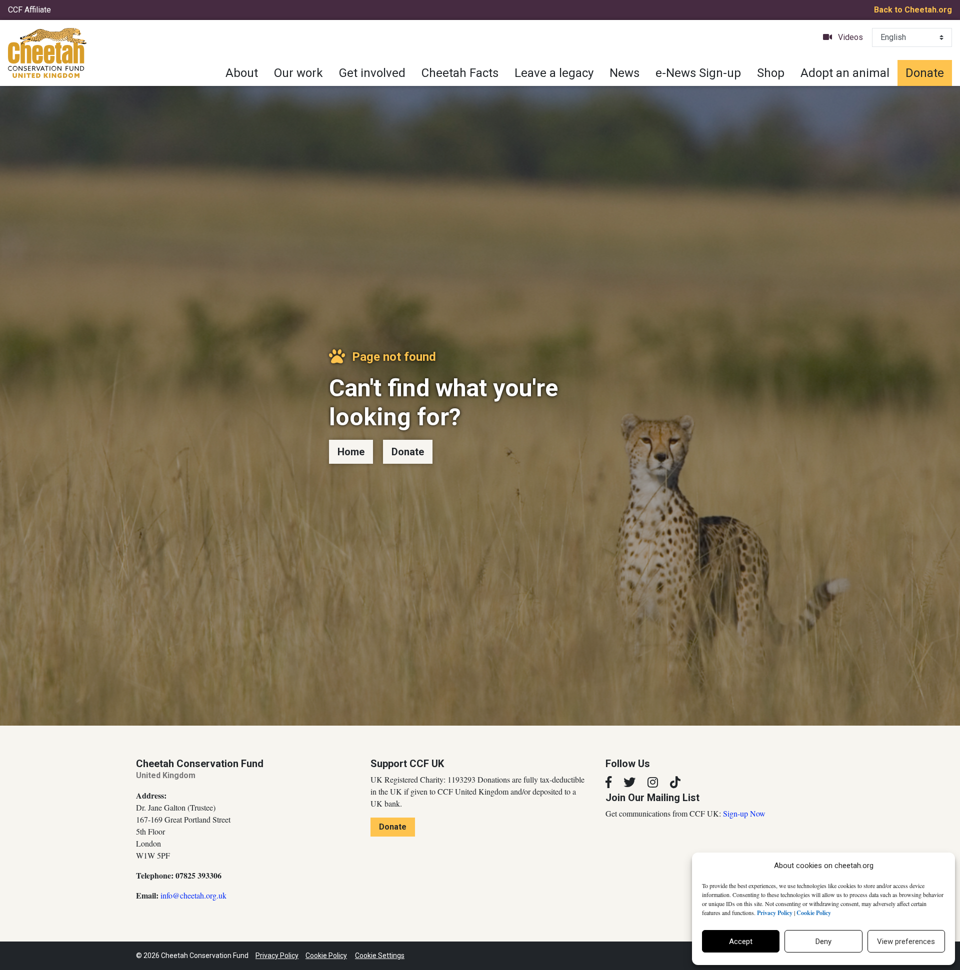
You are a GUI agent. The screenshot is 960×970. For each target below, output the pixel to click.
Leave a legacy (554, 73)
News (625, 73)
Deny (824, 941)
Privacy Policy (277, 956)
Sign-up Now (744, 813)
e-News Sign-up (698, 73)
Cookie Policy (326, 956)
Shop (770, 73)
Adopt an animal (845, 73)
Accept (740, 941)
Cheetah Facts (460, 73)
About (242, 73)
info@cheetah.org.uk (193, 895)
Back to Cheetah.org (913, 9)
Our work (298, 73)
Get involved (372, 73)
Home (351, 452)
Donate (925, 73)
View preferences (906, 941)
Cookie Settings (379, 956)
